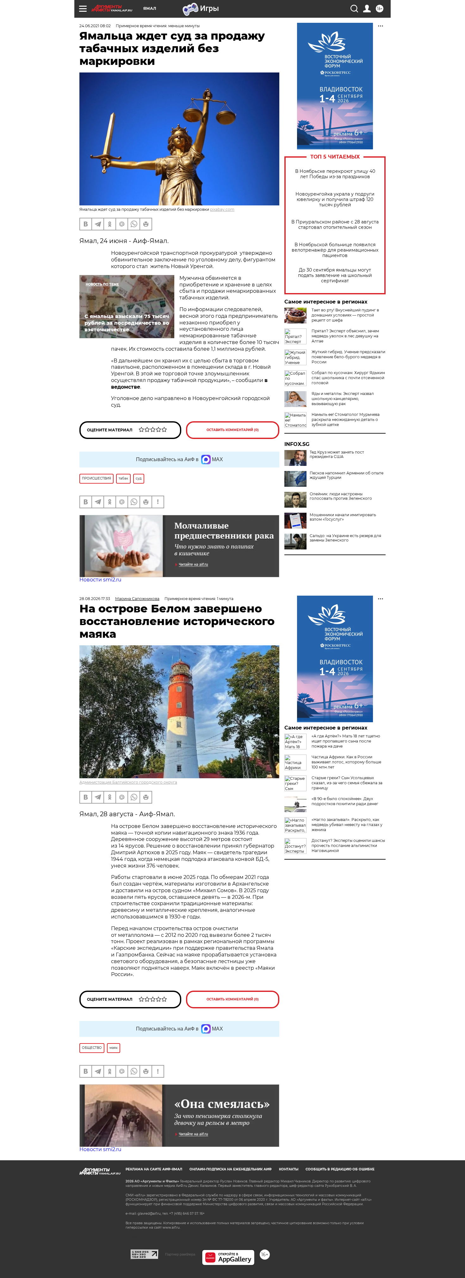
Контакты (288, 1169)
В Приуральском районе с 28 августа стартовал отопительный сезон (335, 224)
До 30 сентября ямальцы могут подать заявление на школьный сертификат (335, 275)
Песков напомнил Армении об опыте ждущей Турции (346, 475)
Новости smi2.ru (100, 580)
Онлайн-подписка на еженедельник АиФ (230, 1169)
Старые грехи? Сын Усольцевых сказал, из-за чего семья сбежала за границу (347, 782)
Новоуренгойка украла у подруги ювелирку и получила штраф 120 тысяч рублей (335, 199)
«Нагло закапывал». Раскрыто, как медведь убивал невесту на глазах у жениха (347, 824)
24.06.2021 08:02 (95, 25)
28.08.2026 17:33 (94, 598)
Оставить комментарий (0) (233, 430)
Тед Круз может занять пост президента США (337, 454)
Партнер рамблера (180, 1254)
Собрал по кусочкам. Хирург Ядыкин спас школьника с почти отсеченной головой (348, 377)
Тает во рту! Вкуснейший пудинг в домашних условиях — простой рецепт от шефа (345, 315)
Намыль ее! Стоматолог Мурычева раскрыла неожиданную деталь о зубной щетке (346, 419)
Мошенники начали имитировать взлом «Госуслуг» (343, 517)
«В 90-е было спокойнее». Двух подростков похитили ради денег (345, 801)
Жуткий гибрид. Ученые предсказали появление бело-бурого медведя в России (348, 356)
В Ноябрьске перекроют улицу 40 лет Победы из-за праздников (335, 174)
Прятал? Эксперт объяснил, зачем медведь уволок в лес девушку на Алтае (345, 336)
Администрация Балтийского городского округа (128, 782)
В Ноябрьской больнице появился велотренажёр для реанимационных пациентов (335, 250)
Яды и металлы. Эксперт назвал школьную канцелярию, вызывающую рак (343, 398)
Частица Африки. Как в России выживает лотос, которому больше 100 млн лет (346, 762)
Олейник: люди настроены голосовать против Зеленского (341, 496)
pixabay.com (222, 209)
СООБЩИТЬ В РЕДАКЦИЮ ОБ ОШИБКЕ (340, 1169)
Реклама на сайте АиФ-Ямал (154, 1169)
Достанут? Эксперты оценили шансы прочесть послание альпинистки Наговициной (348, 845)
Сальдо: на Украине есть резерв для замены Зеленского (345, 538)
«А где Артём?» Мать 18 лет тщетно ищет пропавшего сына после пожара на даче (346, 741)
